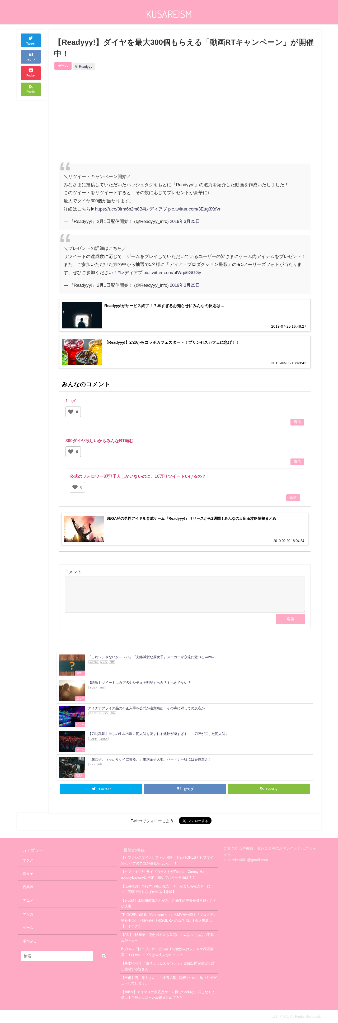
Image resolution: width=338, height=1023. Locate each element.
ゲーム (63, 66)
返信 (297, 422)
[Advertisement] (122, 121)
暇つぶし (30, 941)
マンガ (28, 914)
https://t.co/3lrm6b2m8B (118, 209)
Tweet (31, 43)
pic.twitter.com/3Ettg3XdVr (194, 209)
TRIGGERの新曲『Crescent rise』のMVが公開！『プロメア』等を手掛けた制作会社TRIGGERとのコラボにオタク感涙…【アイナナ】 (169, 920)
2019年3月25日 (185, 221)
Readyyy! (86, 66)
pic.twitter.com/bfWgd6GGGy (172, 272)
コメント (73, 572)
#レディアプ (154, 209)
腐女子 (28, 873)
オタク (28, 860)
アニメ (28, 900)
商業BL (28, 887)
